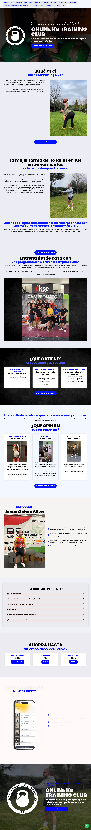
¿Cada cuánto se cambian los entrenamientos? (21, 615)
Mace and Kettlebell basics (49, 2)
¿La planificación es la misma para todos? (20, 604)
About (36, 5)
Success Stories (56, 5)
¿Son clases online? (13, 609)
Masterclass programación (35, 2)
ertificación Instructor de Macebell (67, 2)
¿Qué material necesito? (14, 594)
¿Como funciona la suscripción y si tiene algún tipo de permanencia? (28, 599)
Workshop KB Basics (9, 2)
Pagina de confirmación (21, 2)
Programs (48, 5)
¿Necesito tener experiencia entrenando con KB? (22, 620)
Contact (42, 5)
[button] (45, 594)
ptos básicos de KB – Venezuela (16, 5)
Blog (63, 5)
